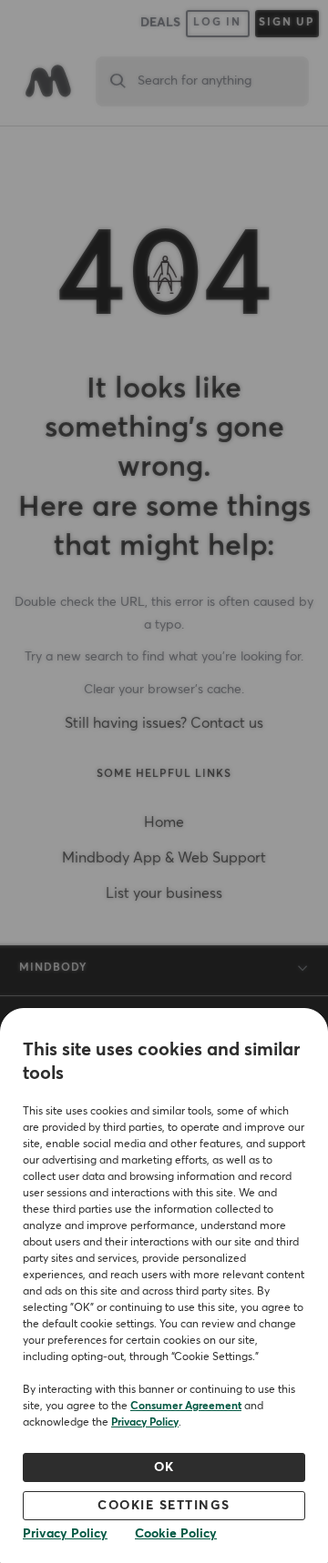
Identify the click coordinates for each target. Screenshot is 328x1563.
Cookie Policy (176, 1534)
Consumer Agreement (185, 1406)
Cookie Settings (164, 1505)
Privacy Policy (145, 1422)
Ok (164, 1467)
